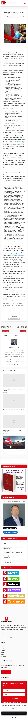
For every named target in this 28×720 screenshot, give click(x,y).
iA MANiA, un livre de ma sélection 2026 (13, 552)
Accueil (3, 646)
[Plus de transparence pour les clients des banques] (14, 401)
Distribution (10, 17)
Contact (6, 672)
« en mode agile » (18, 141)
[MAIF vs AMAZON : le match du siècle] (14, 442)
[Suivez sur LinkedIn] (5, 637)
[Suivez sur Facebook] (8, 637)
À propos (3, 656)
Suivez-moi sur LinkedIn (10, 532)
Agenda (3, 650)
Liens (2, 654)
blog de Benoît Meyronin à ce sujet (16, 255)
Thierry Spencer (13, 16)
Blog (2, 652)
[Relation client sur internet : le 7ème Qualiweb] (14, 421)
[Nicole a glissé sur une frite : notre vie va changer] (14, 380)
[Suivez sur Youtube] (11, 637)
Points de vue (17, 17)
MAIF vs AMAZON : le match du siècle (13, 451)
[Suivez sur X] (2, 637)
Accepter (14, 713)
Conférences (4, 648)
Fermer (14, 717)
